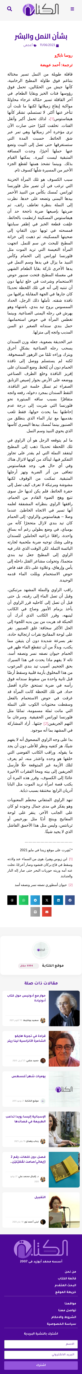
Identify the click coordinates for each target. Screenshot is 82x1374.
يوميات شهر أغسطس (29, 1076)
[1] (52, 120)
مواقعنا (70, 1304)
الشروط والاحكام (63, 1317)
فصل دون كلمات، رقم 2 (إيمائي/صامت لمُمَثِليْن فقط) (28, 1162)
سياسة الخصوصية (61, 1324)
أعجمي (28, 45)
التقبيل (40, 1197)
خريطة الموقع (65, 1292)
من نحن (70, 1272)
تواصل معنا (67, 1310)
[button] (70, 900)
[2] (46, 724)
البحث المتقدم (65, 1285)
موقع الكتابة (53, 966)
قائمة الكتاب (67, 1279)
